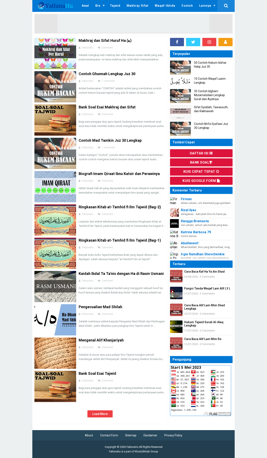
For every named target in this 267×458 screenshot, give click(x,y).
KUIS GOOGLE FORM (200, 181)
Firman (186, 199)
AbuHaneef (190, 243)
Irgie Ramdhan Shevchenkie (203, 254)
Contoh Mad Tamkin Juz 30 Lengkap (110, 140)
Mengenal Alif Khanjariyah (101, 340)
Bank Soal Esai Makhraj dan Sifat (107, 107)
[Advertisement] (133, 23)
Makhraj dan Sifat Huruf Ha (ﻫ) (105, 40)
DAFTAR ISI (199, 153)
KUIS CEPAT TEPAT (199, 172)
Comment (108, 47)
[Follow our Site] (225, 42)
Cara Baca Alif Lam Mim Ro (203, 339)
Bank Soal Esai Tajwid (97, 373)
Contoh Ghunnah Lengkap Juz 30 (107, 74)
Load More (100, 414)
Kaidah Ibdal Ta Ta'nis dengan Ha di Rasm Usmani (121, 273)
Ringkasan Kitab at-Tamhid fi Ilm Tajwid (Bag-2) (120, 207)
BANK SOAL (199, 162)
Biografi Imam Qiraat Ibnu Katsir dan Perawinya (119, 173)
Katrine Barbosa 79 (196, 232)
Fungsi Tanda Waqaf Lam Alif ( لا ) (207, 288)
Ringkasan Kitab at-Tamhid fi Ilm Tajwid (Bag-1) (120, 240)
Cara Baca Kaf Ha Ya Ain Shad (204, 271)
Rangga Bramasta (195, 221)
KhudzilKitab (142, 451)
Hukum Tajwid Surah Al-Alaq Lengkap (203, 323)
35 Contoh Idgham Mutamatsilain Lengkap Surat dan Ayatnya (209, 95)
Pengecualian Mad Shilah (100, 307)
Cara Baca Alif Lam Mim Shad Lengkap (204, 307)
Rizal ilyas (188, 210)
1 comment (109, 80)
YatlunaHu (132, 446)
